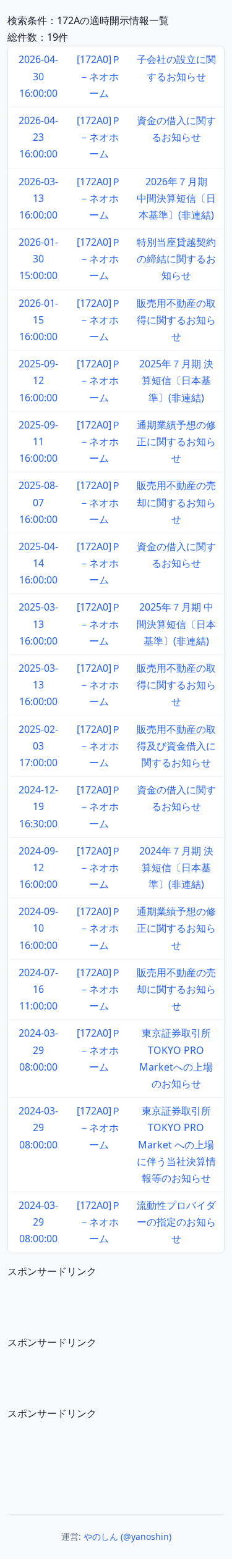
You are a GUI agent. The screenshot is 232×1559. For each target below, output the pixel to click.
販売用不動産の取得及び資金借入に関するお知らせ (176, 745)
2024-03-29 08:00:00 (38, 1049)
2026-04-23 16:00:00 (38, 137)
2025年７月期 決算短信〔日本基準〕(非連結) (176, 380)
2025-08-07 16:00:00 (38, 502)
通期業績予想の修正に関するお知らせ (176, 441)
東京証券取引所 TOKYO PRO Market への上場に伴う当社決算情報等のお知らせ (176, 1144)
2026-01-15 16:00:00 (38, 319)
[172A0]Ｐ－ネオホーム (99, 75)
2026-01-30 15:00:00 (38, 258)
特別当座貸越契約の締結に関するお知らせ (176, 258)
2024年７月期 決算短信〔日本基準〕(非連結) (176, 867)
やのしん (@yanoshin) (127, 1536)
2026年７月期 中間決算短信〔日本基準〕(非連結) (177, 198)
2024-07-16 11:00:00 (38, 989)
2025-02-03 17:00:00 (38, 745)
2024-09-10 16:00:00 (38, 928)
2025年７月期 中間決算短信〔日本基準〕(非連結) (176, 623)
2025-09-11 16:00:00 (38, 441)
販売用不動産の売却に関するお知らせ (176, 502)
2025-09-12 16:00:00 (38, 380)
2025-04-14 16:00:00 (38, 563)
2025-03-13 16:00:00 (38, 623)
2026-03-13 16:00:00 (38, 198)
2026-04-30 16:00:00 (38, 75)
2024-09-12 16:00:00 (38, 867)
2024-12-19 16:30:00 (38, 806)
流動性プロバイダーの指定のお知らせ (176, 1221)
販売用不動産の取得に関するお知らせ (176, 319)
